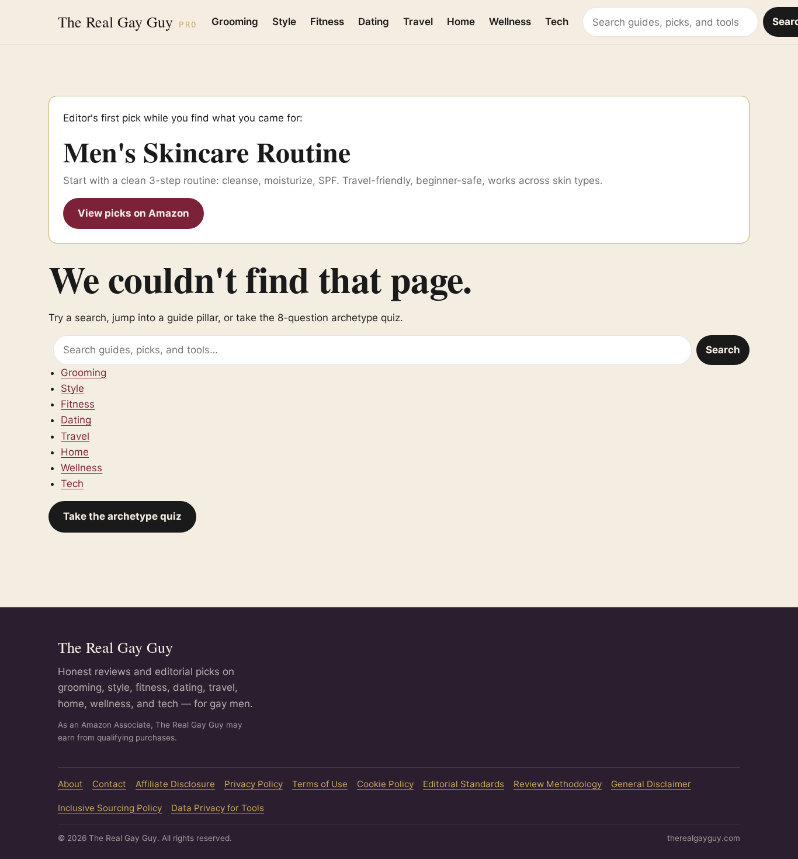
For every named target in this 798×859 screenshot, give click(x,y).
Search (723, 350)
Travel (418, 21)
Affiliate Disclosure (175, 784)
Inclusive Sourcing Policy (110, 807)
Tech (556, 21)
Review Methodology (558, 784)
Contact (109, 784)
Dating (373, 21)
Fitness (327, 21)
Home (461, 21)
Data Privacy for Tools (217, 807)
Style (284, 21)
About (70, 784)
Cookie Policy (385, 784)
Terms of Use (320, 784)
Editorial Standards (463, 784)
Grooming (234, 21)
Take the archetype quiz (122, 516)
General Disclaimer (651, 784)
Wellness (510, 21)
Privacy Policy (253, 784)
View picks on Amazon (133, 213)
